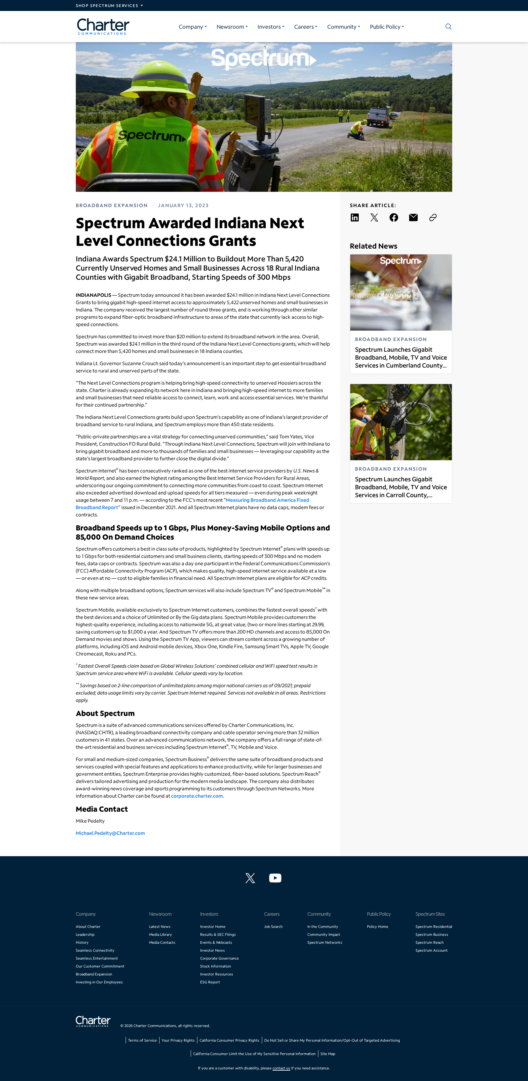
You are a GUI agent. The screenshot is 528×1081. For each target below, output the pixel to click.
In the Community (322, 926)
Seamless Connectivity (95, 950)
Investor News (212, 950)
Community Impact (323, 934)
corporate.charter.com (197, 795)
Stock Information (215, 966)
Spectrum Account (432, 950)
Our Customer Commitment (100, 966)
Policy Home (377, 926)
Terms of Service (142, 1040)
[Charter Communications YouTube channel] (276, 878)
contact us (281, 1068)
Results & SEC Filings (218, 934)
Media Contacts (162, 942)
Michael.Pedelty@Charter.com (110, 833)
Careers (304, 26)
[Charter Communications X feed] (251, 878)
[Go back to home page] (93, 1022)
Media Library (160, 934)
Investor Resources (216, 974)
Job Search (273, 926)
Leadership (85, 934)
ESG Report (210, 982)
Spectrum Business (432, 934)
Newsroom (230, 26)
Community (342, 26)
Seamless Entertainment (97, 958)
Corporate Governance (219, 958)
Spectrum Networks (324, 942)
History (82, 942)
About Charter (88, 926)
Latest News (159, 926)
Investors (269, 26)
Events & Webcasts (216, 942)
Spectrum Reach (430, 942)
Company (191, 26)
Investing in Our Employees (99, 982)
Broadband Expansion (94, 974)
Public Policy (385, 26)
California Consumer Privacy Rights (229, 1040)
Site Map (328, 1053)
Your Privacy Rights (178, 1040)
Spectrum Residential (434, 926)
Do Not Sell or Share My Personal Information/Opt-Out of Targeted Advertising (332, 1040)
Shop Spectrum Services (107, 5)
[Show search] (447, 26)
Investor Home (213, 926)
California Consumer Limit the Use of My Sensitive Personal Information (254, 1053)
